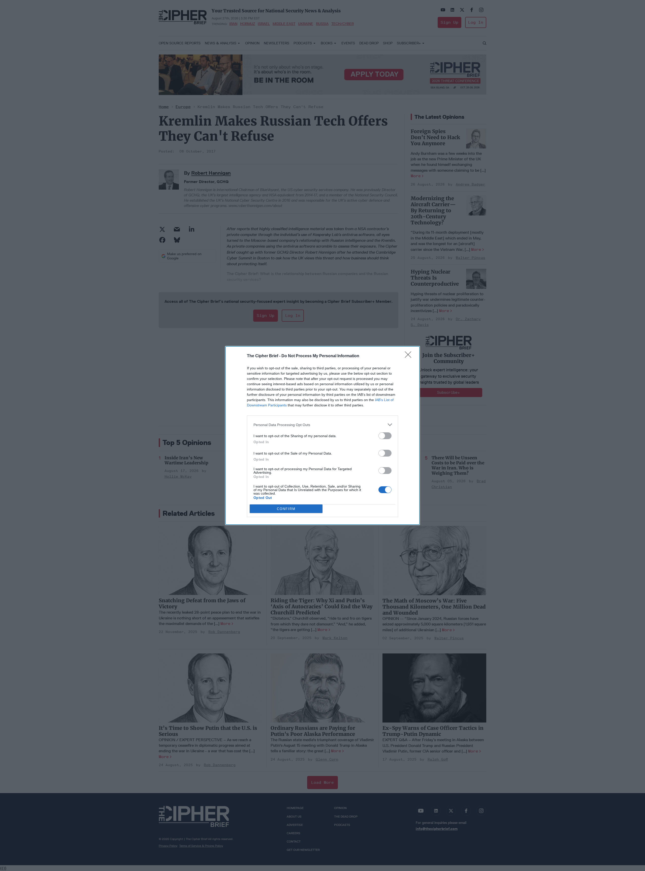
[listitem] (322, 424)
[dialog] (322, 435)
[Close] (409, 356)
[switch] (385, 435)
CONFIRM (286, 509)
